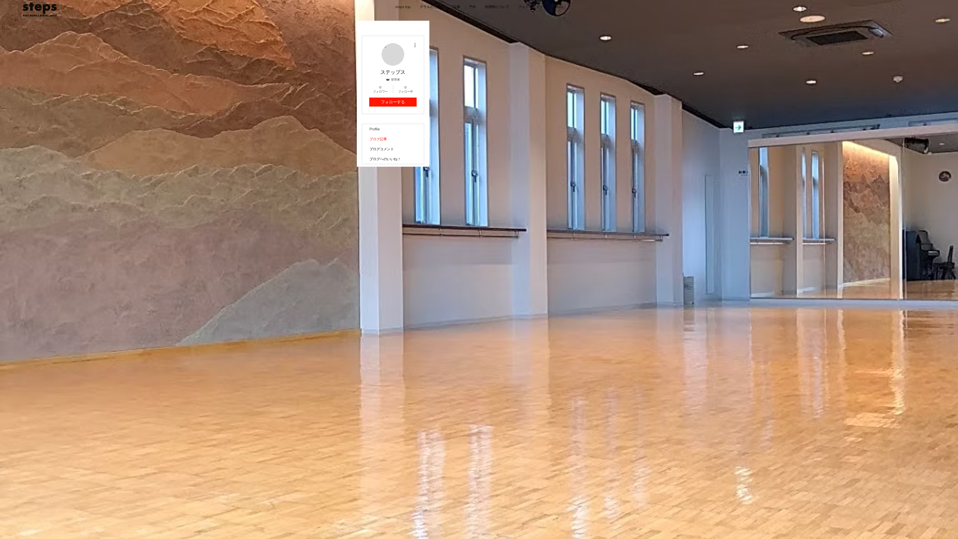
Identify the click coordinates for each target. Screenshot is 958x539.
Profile (374, 129)
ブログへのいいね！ (385, 159)
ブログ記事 (378, 139)
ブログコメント (381, 149)
